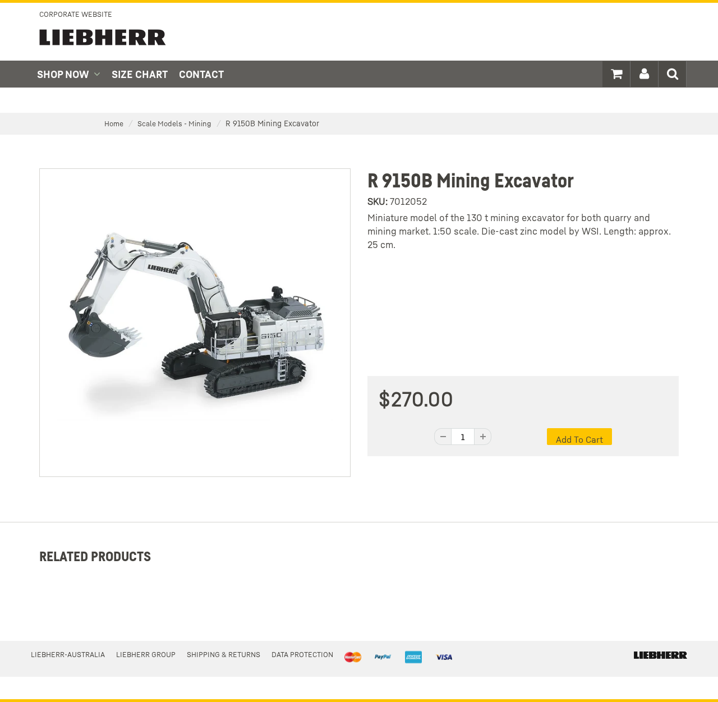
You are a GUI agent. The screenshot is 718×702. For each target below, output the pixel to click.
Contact (201, 74)
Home (113, 123)
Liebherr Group (146, 654)
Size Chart (140, 74)
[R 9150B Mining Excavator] (195, 321)
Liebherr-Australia (68, 654)
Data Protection (302, 654)
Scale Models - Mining (174, 123)
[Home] (660, 654)
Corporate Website (75, 14)
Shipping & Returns (223, 654)
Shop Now (63, 74)
